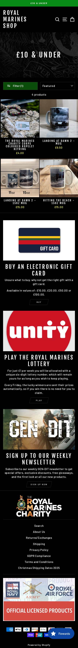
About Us (39, 531)
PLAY (39, 400)
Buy (39, 302)
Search (39, 525)
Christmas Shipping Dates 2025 (39, 567)
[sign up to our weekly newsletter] (39, 429)
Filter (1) (17, 85)
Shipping (39, 544)
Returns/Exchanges (39, 537)
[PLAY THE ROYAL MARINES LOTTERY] (39, 331)
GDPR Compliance (39, 555)
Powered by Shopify (39, 644)
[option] (39, 3)
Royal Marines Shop (15, 19)
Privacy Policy (39, 549)
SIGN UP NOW (39, 484)
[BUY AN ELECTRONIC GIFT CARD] (39, 240)
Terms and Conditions (39, 561)
